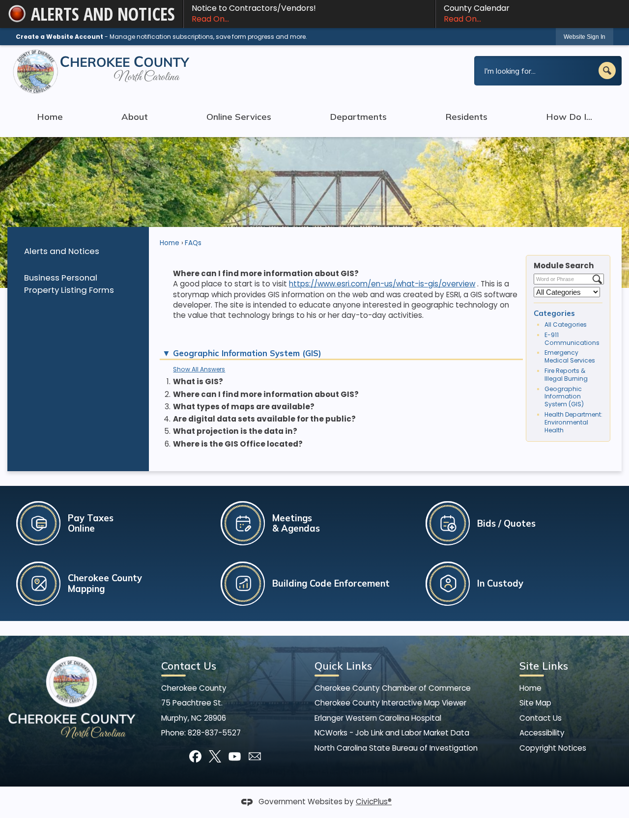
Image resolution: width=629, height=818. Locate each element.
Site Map (535, 703)
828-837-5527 (214, 733)
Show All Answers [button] (199, 369)
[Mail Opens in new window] (255, 756)
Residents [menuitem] (466, 116)
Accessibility (542, 733)
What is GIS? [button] (198, 381)
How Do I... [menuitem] (569, 116)
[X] (215, 756)
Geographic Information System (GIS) (564, 397)
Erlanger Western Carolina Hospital (377, 718)
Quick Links (343, 665)
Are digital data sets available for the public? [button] (264, 419)
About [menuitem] (134, 116)
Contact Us (540, 718)
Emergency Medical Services (569, 356)
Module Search (564, 265)
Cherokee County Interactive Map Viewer (390, 703)
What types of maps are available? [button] (243, 406)
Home (169, 243)
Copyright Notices (552, 748)
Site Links (543, 665)
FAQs (193, 243)
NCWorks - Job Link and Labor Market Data (391, 733)
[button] (607, 70)
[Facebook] (195, 756)
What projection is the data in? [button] (235, 431)
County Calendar (477, 13)
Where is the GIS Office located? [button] (238, 444)
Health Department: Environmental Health (573, 422)
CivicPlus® (374, 801)
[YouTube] (235, 756)
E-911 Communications (572, 339)
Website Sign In (584, 36)
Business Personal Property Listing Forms (69, 284)
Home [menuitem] (50, 116)
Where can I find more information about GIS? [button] (266, 394)
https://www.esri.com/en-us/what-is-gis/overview (382, 284)
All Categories (565, 324)
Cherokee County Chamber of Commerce (392, 688)
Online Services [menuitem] (238, 116)
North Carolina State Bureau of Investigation (396, 748)
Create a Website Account (59, 36)
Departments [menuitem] (358, 116)
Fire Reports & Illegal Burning (566, 375)
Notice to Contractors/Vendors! (254, 13)
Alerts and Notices (61, 251)
